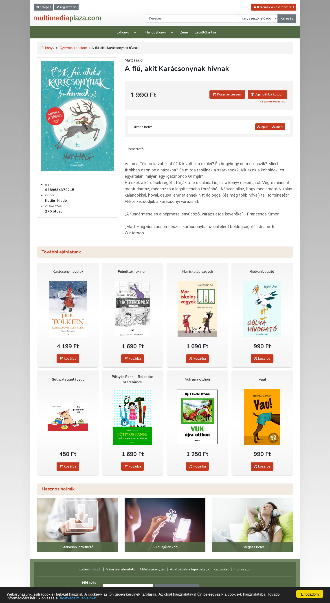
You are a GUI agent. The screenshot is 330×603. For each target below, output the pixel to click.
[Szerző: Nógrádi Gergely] (262, 416)
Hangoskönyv (156, 32)
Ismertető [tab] (136, 148)
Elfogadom (310, 594)
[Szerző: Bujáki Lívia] (262, 309)
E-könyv (123, 32)
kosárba (69, 358)
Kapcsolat (221, 569)
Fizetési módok (89, 569)
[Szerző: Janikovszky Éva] (197, 309)
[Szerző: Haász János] (132, 309)
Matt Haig (134, 60)
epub (264, 127)
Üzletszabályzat (152, 569)
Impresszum (243, 569)
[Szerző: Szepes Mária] (132, 416)
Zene (184, 32)
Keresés (286, 18)
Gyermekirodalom (73, 47)
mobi (279, 127)
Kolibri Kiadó (56, 200)
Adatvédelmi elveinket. (79, 598)
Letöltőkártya (205, 32)
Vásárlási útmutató (120, 569)
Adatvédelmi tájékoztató (189, 569)
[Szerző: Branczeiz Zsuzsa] (67, 416)
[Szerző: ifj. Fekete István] (197, 416)
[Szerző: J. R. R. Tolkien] (67, 309)
